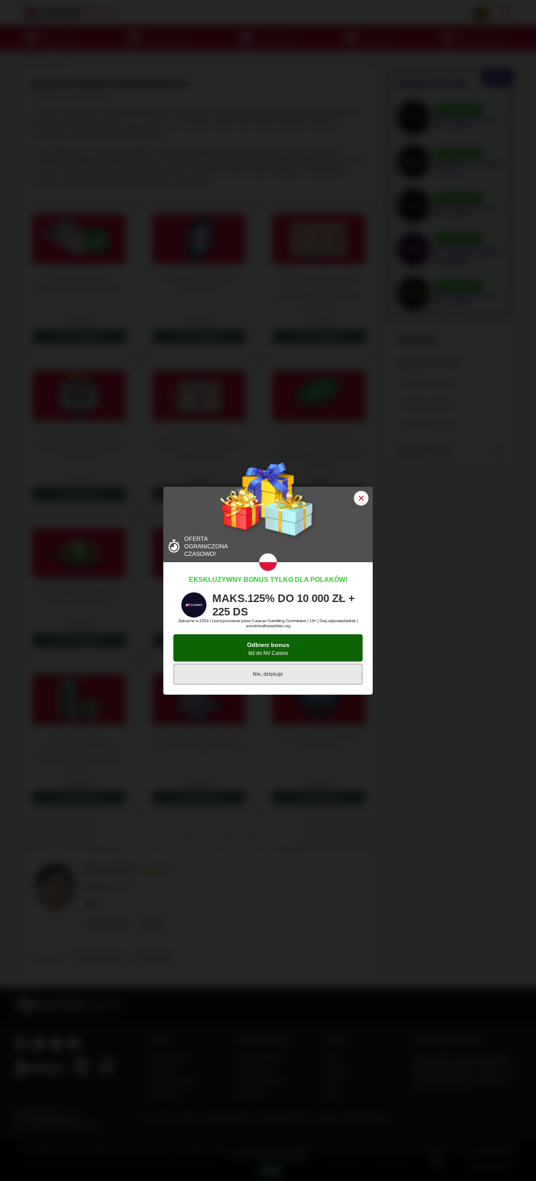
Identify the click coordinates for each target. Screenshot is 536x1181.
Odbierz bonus (268, 648)
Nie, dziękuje (268, 674)
